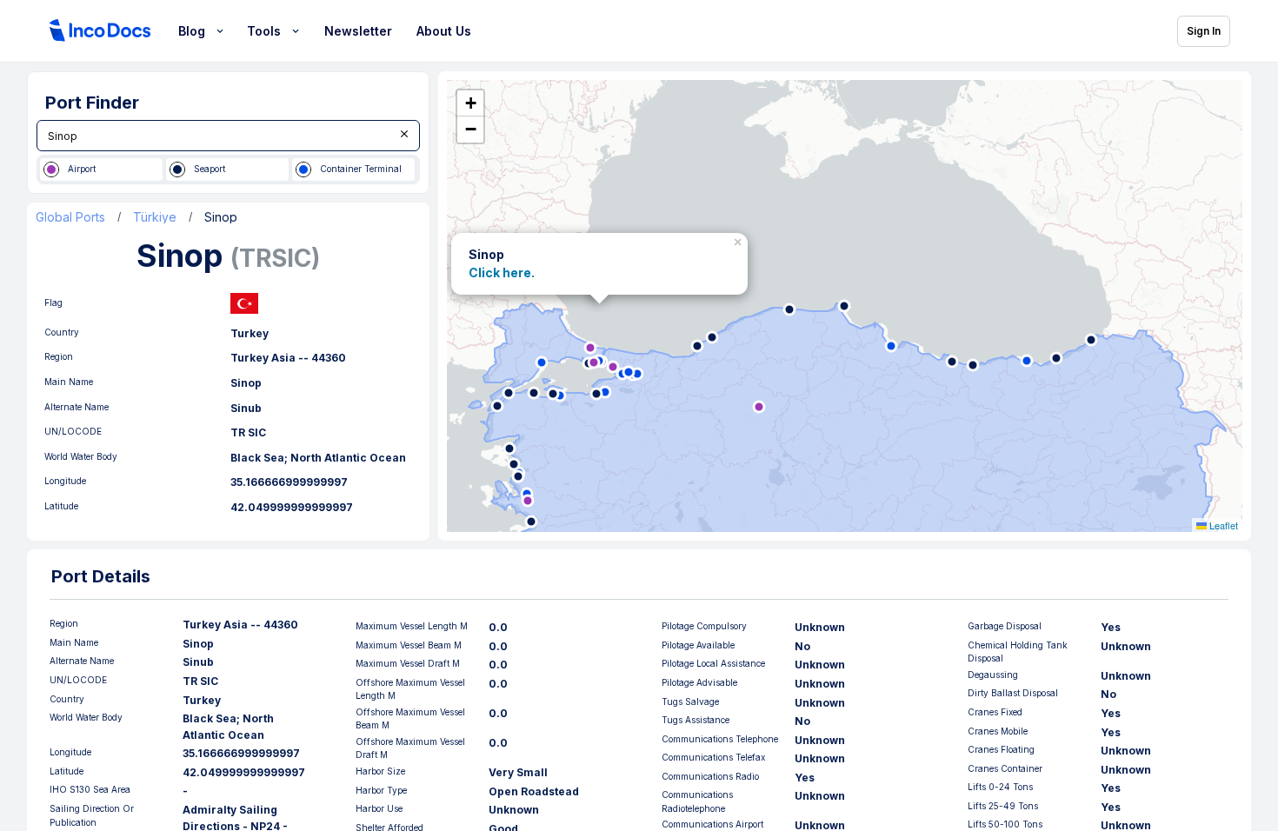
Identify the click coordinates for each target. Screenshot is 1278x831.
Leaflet (1222, 525)
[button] (740, 239)
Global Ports (70, 217)
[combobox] (228, 135)
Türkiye (154, 217)
